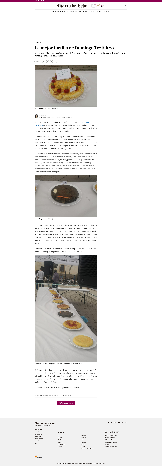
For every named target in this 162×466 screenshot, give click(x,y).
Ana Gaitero (43, 115)
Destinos (83, 442)
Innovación (68, 395)
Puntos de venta (39, 438)
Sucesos (107, 12)
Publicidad (37, 432)
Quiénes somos (38, 429)
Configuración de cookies (92, 463)
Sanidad (83, 435)
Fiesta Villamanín (88, 1)
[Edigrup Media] (39, 456)
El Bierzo (60, 437)
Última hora (56, 12)
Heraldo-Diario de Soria (111, 442)
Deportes (86, 12)
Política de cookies (80, 463)
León (64, 12)
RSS (36, 443)
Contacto (37, 441)
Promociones (38, 436)
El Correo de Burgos (110, 440)
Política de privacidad (68, 463)
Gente (93, 12)
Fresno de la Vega (48, 395)
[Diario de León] (81, 5)
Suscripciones (38, 434)
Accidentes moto (68, 1)
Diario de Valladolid (110, 437)
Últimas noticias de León (87, 449)
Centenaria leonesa (78, 1)
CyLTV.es (107, 444)
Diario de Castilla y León (111, 435)
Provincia (70, 12)
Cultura (99, 12)
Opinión (83, 444)
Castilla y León (61, 444)
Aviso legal (59, 463)
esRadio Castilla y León (111, 446)
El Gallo (83, 446)
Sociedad (78, 12)
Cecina (62, 395)
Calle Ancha (59, 1)
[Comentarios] (55, 61)
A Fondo (83, 440)
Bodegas (56, 395)
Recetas (39, 395)
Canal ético (102, 463)
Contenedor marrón (50, 1)
